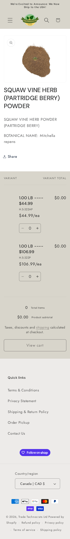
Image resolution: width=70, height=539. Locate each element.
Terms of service (24, 530)
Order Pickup (18, 422)
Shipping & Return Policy (28, 411)
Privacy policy (54, 523)
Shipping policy (51, 530)
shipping (42, 327)
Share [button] (12, 156)
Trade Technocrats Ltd (32, 517)
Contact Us (16, 433)
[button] (10, 20)
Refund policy (31, 523)
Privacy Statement (22, 400)
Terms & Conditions (23, 390)
